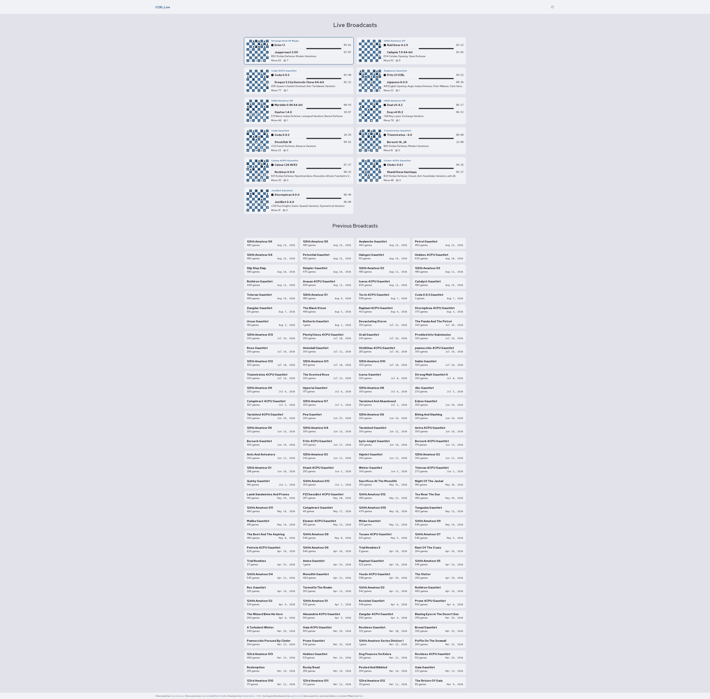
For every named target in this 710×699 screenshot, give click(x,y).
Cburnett (205, 696)
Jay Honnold (296, 696)
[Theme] (552, 7)
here (361, 696)
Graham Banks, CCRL (251, 696)
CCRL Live (162, 7)
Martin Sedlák (220, 696)
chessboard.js (177, 696)
